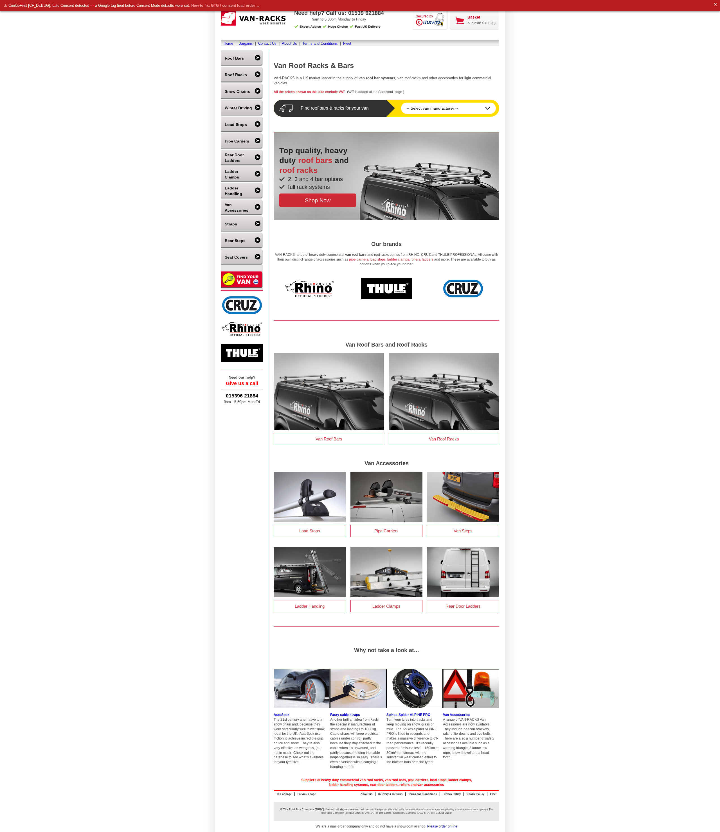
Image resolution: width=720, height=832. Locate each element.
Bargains (245, 43)
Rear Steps (235, 240)
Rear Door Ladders (234, 158)
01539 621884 (366, 13)
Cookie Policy (475, 794)
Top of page (284, 794)
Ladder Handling (233, 191)
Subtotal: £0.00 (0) (481, 23)
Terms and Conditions (320, 43)
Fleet (347, 43)
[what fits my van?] (242, 288)
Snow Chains (237, 91)
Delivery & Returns (390, 794)
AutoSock (281, 715)
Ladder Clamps (232, 174)
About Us (289, 43)
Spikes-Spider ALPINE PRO (408, 715)
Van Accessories (236, 207)
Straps (231, 224)
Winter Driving (238, 108)
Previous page (307, 794)
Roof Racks (236, 75)
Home (228, 43)
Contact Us (267, 43)
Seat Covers (236, 257)
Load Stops (236, 124)
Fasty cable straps (345, 715)
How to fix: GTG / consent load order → (225, 5)
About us (366, 794)
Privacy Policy (452, 794)
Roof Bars (234, 58)
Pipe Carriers (237, 141)
